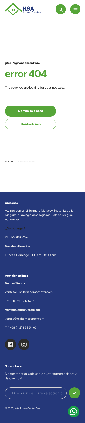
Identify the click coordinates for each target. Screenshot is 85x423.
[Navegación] (75, 9)
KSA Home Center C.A (27, 161)
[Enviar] (74, 392)
